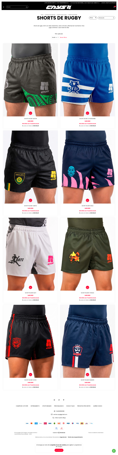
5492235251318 (60, 411)
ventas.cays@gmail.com (60, 414)
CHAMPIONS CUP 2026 (22, 406)
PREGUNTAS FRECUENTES (83, 406)
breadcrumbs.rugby (62, 14)
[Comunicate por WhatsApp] (114, 451)
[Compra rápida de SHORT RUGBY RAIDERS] (87, 374)
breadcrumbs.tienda (50, 14)
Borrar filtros (63, 37)
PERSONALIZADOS (59, 406)
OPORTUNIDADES (46, 406)
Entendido (59, 450)
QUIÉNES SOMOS (97, 406)
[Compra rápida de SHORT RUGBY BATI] (30, 287)
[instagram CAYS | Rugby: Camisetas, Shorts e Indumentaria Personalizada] (54, 400)
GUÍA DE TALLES (70, 406)
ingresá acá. (63, 437)
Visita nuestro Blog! (60, 418)
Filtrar (91, 18)
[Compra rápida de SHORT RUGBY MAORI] (30, 113)
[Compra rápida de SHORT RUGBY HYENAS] (87, 287)
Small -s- (54, 37)
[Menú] (4, 7)
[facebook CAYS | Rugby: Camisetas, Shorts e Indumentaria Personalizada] (59, 400)
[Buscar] (27, 7)
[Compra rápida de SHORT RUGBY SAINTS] (30, 200)
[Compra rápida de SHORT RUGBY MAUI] (87, 200)
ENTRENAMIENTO (35, 406)
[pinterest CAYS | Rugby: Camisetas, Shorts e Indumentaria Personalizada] (63, 400)
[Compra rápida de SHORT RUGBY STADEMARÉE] (87, 113)
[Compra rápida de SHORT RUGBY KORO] (30, 374)
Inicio (42, 14)
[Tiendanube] (59, 433)
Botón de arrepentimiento (75, 437)
